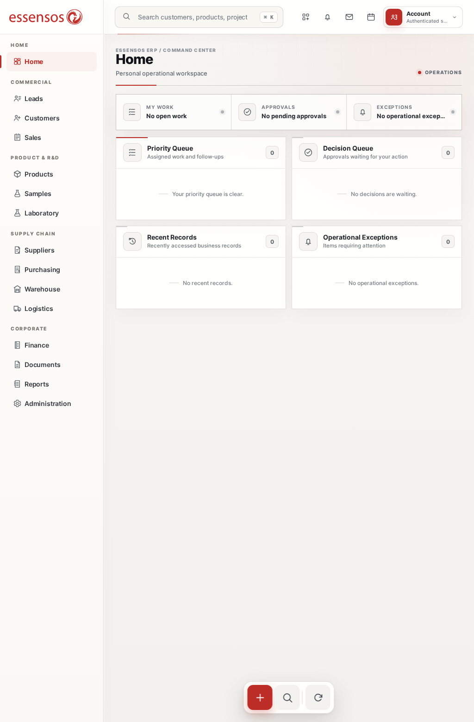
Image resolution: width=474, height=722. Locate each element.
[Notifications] (327, 17)
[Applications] (305, 17)
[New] (260, 697)
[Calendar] (371, 17)
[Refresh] (318, 697)
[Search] (287, 697)
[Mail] (349, 17)
